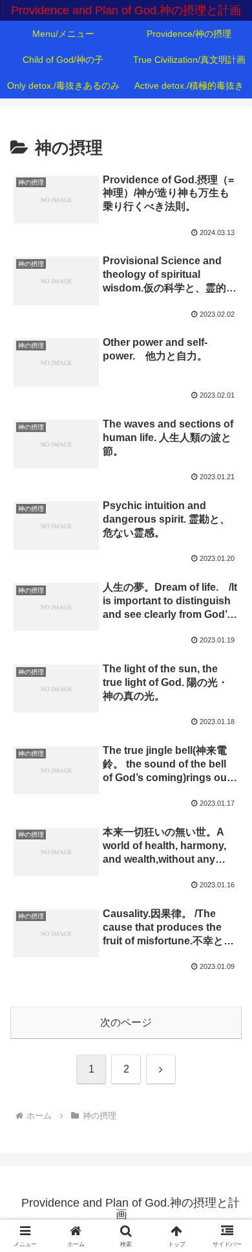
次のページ (126, 1022)
